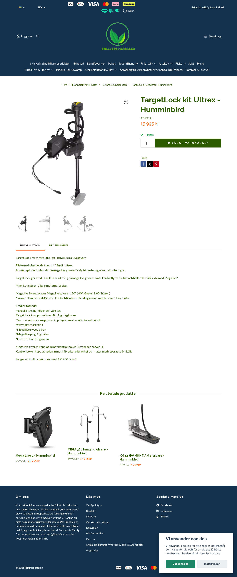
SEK (40, 7)
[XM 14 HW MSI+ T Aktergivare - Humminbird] (144, 427)
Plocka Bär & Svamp (69, 69)
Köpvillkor (92, 527)
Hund (200, 63)
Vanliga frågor (94, 505)
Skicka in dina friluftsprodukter (50, 63)
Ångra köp (92, 550)
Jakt (191, 63)
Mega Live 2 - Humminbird (35, 455)
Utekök (164, 63)
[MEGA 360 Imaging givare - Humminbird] (92, 424)
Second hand (126, 63)
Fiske (178, 63)
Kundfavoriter (96, 63)
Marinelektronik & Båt (99, 69)
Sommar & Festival (197, 69)
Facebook (166, 505)
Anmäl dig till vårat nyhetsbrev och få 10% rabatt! (151, 69)
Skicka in (91, 516)
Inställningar (212, 563)
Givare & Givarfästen (115, 84)
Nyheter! (78, 63)
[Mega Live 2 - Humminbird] (40, 427)
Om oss (90, 539)
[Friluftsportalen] (118, 36)
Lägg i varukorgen (190, 142)
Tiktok (164, 516)
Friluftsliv (147, 63)
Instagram (166, 510)
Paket (112, 63)
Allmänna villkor (95, 533)
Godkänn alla (180, 563)
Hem (64, 84)
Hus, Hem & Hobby (37, 69)
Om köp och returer (97, 522)
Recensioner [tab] (59, 245)
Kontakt (91, 510)
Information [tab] (30, 245)
